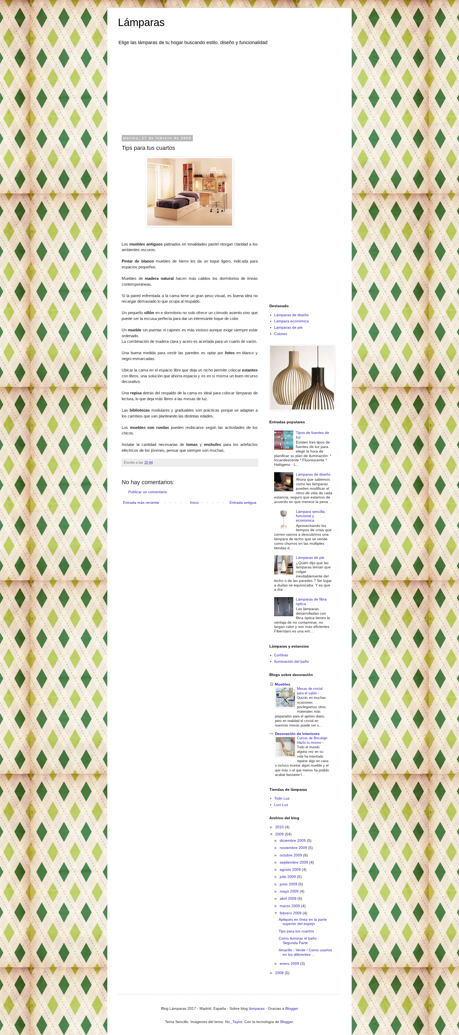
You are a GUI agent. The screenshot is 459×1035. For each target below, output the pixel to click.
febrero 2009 (291, 913)
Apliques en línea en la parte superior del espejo (303, 921)
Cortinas (281, 655)
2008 (280, 973)
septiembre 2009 (294, 862)
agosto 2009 (291, 869)
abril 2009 (289, 898)
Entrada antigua (243, 502)
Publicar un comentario (147, 492)
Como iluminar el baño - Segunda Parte (299, 940)
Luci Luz (281, 804)
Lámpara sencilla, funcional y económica (311, 516)
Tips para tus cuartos (296, 931)
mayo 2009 (290, 891)
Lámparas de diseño (291, 315)
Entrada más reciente (141, 502)
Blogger (291, 1008)
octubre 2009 (291, 855)
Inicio (194, 502)
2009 (280, 834)
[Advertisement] (229, 90)
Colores (280, 334)
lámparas (257, 1008)
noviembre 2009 (294, 848)
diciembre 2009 (293, 840)
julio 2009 (288, 877)
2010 (280, 827)
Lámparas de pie (288, 327)
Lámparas (141, 22)
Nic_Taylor (233, 1022)
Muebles (282, 684)
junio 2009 (289, 884)
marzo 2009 (290, 906)
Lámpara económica (291, 321)
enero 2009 (290, 963)
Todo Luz (282, 798)
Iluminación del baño (291, 661)
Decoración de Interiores (297, 734)
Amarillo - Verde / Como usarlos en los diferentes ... (305, 952)
